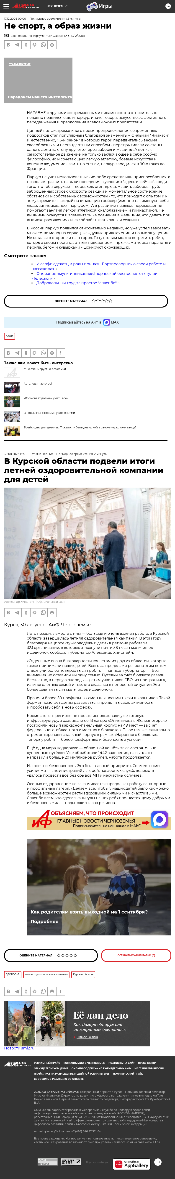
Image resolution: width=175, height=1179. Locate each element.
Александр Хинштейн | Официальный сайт (34, 601)
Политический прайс (128, 1073)
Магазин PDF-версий (149, 1068)
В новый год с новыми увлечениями (49, 412)
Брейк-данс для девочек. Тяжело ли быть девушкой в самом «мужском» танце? (80, 427)
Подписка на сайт (121, 1063)
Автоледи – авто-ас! (38, 383)
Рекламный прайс (47, 1063)
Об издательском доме (51, 1068)
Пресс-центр (147, 1063)
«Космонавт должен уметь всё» (46, 398)
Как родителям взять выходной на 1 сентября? (89, 912)
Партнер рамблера (97, 1162)
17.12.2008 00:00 (15, 18)
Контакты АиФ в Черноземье (84, 1063)
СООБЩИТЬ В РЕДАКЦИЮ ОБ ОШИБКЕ (59, 1079)
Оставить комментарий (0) (136, 955)
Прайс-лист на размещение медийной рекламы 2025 (71, 1073)
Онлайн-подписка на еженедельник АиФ (101, 1068)
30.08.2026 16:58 (15, 454)
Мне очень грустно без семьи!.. (46, 369)
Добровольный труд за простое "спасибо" (76, 283)
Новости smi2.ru (19, 1048)
